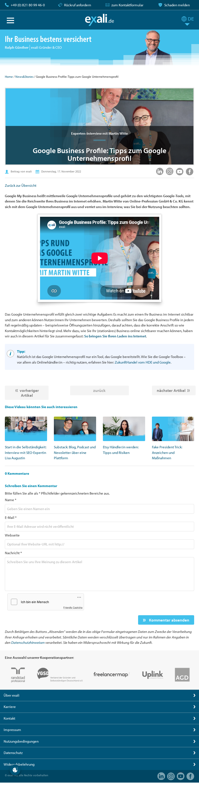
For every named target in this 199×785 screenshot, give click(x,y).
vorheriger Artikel (29, 393)
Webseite (12, 535)
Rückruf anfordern (77, 5)
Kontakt (9, 718)
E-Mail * (11, 517)
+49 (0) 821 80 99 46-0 (28, 5)
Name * (10, 499)
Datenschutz (13, 752)
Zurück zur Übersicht (20, 185)
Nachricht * (13, 553)
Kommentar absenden (168, 619)
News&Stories (24, 76)
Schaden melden (177, 5)
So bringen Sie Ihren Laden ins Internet (115, 336)
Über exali (11, 695)
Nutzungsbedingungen (21, 741)
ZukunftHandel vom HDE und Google (143, 362)
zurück (99, 390)
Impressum (12, 729)
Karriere (10, 706)
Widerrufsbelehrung (19, 764)
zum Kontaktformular (127, 5)
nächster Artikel (171, 390)
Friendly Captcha (73, 607)
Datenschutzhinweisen (28, 642)
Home (9, 76)
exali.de (99, 20)
